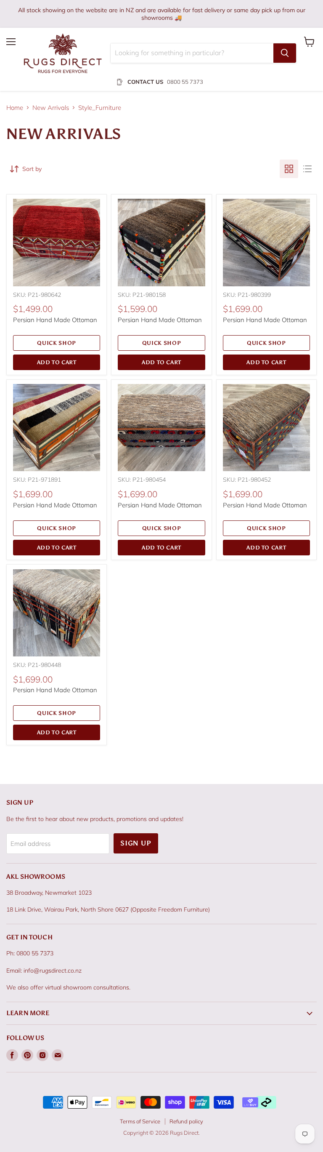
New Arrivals (50, 107)
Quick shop (56, 343)
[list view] (307, 169)
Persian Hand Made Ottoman (55, 320)
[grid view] (289, 169)
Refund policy (186, 1121)
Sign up (135, 843)
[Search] (284, 53)
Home (14, 107)
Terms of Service (140, 1121)
